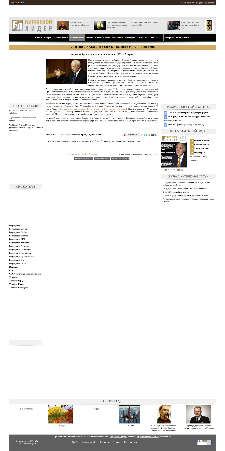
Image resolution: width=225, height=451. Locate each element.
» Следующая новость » (120, 158)
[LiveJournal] (156, 135)
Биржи (98, 37)
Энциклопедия (182, 37)
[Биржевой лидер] (32, 31)
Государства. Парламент (20, 253)
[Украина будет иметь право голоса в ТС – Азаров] (66, 83)
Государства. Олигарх (19, 246)
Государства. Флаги (18, 263)
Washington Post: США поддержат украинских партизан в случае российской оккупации (26, 127)
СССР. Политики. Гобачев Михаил (25, 274)
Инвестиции (117, 37)
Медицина (130, 37)
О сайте (75, 442)
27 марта (95, 409)
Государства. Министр (19, 243)
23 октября (60, 425)
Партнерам (199, 152)
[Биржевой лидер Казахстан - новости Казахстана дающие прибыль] (22, 3)
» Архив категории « (102, 158)
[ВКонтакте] (142, 135)
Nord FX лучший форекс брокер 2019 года (186, 124)
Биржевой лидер (43, 37)
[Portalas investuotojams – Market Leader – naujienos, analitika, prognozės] (15, 3)
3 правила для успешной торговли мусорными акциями (186, 195)
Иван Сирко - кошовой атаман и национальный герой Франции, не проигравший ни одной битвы (164, 428)
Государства (14, 225)
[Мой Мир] (152, 135)
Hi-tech (159, 37)
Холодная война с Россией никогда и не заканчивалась (185, 188)
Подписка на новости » (205, 3)
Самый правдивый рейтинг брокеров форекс (187, 112)
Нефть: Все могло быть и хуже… (176, 192)
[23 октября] (60, 423)
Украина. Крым (16, 284)
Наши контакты (130, 442)
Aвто (151, 37)
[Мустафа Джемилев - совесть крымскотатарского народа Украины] (198, 423)
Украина (13, 277)
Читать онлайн (201, 140)
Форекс (89, 37)
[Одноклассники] (149, 135)
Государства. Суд (16, 260)
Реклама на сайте (89, 442)
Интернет (168, 37)
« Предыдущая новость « (84, 158)
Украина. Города (16, 281)
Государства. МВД (17, 239)
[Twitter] (145, 135)
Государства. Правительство (21, 256)
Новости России (60, 37)
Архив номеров (201, 148)
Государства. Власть (18, 229)
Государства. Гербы (18, 232)
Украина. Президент (18, 288)
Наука (140, 37)
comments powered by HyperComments (82, 154)
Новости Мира (77, 37)
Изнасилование (26, 409)
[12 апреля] (129, 423)
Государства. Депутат (18, 236)
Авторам (116, 442)
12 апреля (130, 425)
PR (146, 37)
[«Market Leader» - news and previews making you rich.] (12, 3)
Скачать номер (201, 144)
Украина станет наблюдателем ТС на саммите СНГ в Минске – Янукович (93, 109)
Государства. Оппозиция (20, 249)
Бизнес (106, 37)
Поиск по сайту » (188, 3)
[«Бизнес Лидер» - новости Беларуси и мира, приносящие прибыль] (19, 3)
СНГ (11, 270)
